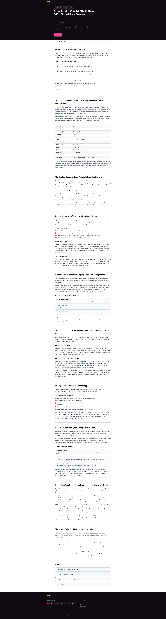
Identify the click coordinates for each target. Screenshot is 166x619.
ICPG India (74, 603)
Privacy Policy (82, 602)
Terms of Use (82, 604)
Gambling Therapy (54, 603)
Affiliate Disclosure (83, 606)
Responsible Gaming (83, 609)
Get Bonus (58, 34)
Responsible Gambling (65, 603)
